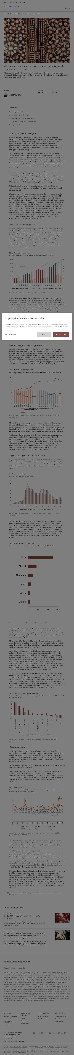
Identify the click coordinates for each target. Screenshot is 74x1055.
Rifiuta (44, 334)
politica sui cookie (63, 326)
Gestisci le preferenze (10, 334)
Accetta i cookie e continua (61, 334)
